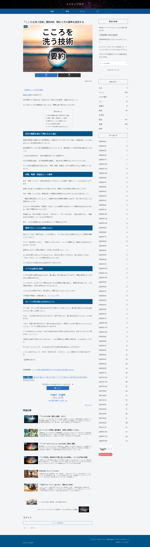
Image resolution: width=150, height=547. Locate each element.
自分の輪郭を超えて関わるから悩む (58, 115)
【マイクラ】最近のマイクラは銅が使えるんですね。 (113, 55)
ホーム (94, 539)
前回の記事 (27, 95)
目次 (55, 111)
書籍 (85, 377)
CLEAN (37, 377)
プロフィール (101, 539)
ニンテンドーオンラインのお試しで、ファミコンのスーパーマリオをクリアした (113, 48)
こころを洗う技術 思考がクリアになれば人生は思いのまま (53, 369)
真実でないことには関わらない (57, 121)
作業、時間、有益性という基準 (57, 118)
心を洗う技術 (78, 377)
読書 (31, 377)
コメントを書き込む (57, 523)
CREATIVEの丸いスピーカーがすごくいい (113, 40)
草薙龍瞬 (27, 380)
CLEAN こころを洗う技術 (34, 90)
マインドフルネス (58, 377)
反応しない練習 (69, 377)
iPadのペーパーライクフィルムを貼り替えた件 (113, 28)
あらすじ (43, 377)
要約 (33, 380)
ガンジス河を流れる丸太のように (57, 126)
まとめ (50, 377)
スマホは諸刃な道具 (53, 124)
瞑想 (26, 377)
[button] (69, 75)
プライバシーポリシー (122, 539)
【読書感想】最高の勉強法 (108, 35)
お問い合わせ (110, 539)
